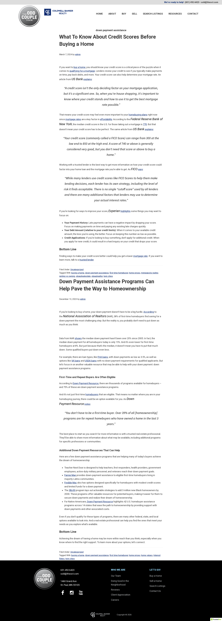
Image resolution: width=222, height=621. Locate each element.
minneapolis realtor (149, 273)
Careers (115, 599)
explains (87, 79)
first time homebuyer (119, 273)
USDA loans (91, 360)
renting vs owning (67, 276)
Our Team (116, 575)
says (140, 169)
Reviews (115, 589)
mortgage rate (140, 256)
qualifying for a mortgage (82, 71)
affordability (106, 119)
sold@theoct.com (209, 2)
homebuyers (91, 394)
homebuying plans (138, 114)
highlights (126, 211)
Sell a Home (156, 581)
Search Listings (157, 586)
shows (78, 338)
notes (87, 404)
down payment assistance (97, 273)
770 (145, 124)
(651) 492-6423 (192, 2)
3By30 (72, 490)
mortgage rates (73, 119)
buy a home (79, 67)
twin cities (108, 276)
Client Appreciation (120, 594)
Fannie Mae (70, 475)
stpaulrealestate (83, 276)
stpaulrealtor (97, 276)
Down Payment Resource (86, 383)
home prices (134, 273)
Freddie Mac (70, 482)
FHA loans (103, 357)
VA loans (75, 360)
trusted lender (86, 259)
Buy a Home (156, 575)
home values (146, 555)
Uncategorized (77, 269)
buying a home (77, 273)
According (149, 311)
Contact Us (155, 591)
